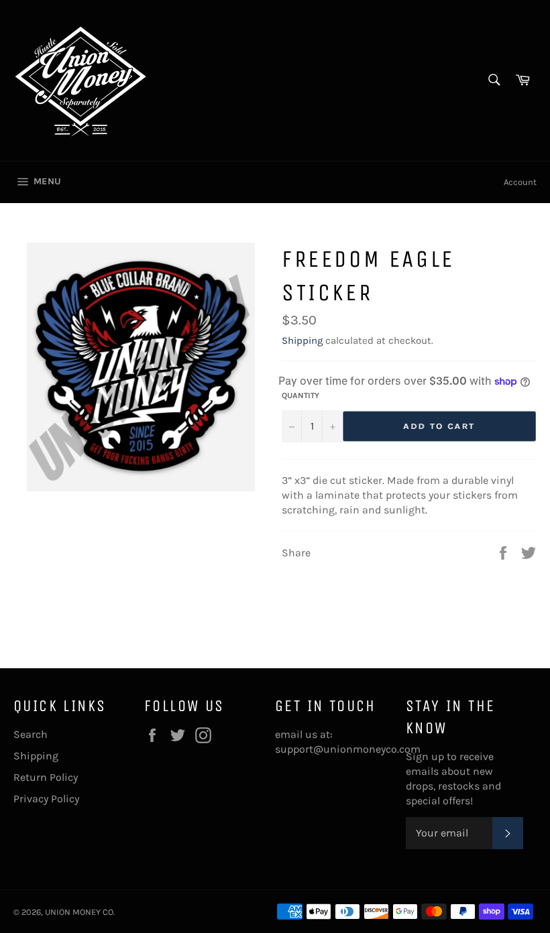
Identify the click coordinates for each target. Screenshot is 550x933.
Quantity (300, 395)
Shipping (302, 340)
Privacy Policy (46, 798)
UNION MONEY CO (79, 912)
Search (30, 734)
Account (520, 182)
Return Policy (45, 777)
